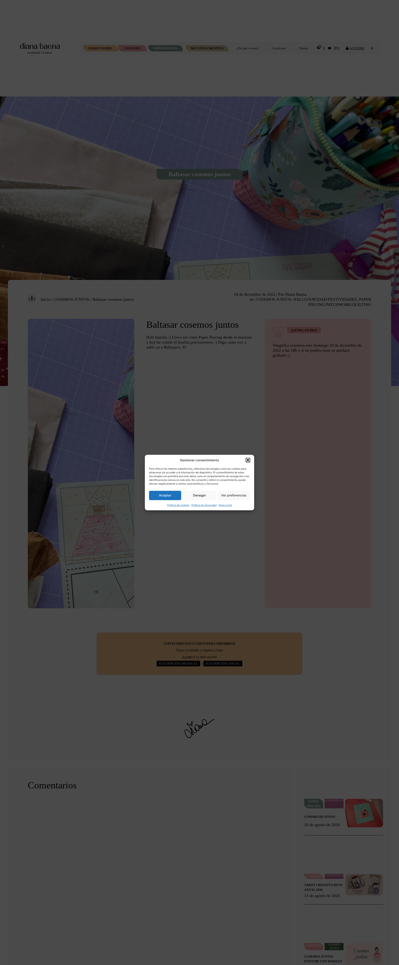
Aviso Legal (225, 504)
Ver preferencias (233, 495)
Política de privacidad (204, 504)
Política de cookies (178, 504)
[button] (248, 460)
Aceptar (165, 495)
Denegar (199, 495)
